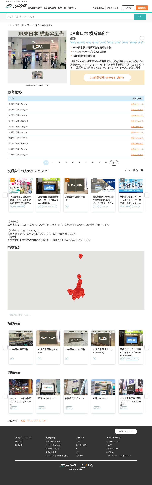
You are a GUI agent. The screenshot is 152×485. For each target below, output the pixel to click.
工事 (44, 421)
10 (106, 162)
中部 (141, 42)
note (78, 452)
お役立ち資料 (50, 8)
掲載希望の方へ (112, 449)
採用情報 (18, 445)
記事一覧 (62, 8)
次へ (114, 163)
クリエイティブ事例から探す (57, 456)
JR (27, 421)
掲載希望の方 (98, 8)
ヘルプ (109, 445)
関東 (89, 42)
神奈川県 (133, 42)
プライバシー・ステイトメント (118, 456)
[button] (81, 256)
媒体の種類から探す (54, 441)
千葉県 (118, 42)
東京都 (126, 42)
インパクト (35, 421)
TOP (10, 25)
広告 (23, 421)
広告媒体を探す (35, 8)
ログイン (128, 8)
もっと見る (131, 170)
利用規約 (110, 452)
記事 (78, 441)
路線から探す (51, 452)
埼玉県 (111, 42)
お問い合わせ (126, 431)
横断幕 (74, 42)
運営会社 (18, 441)
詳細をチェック (137, 104)
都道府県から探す (53, 449)
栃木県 (103, 42)
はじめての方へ (112, 441)
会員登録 (142, 8)
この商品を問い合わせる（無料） (107, 77)
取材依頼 (79, 456)
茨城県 (96, 42)
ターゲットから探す (54, 445)
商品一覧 (19, 25)
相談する (72, 8)
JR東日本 (82, 42)
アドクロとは (112, 8)
